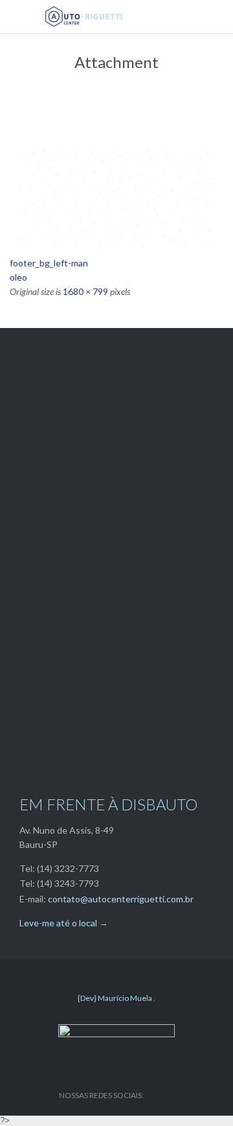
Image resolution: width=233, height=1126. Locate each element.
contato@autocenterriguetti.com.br (121, 898)
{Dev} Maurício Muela (115, 998)
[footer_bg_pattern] (116, 196)
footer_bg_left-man (49, 262)
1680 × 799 (85, 291)
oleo (18, 277)
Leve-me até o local (58, 922)
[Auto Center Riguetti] (126, 16)
